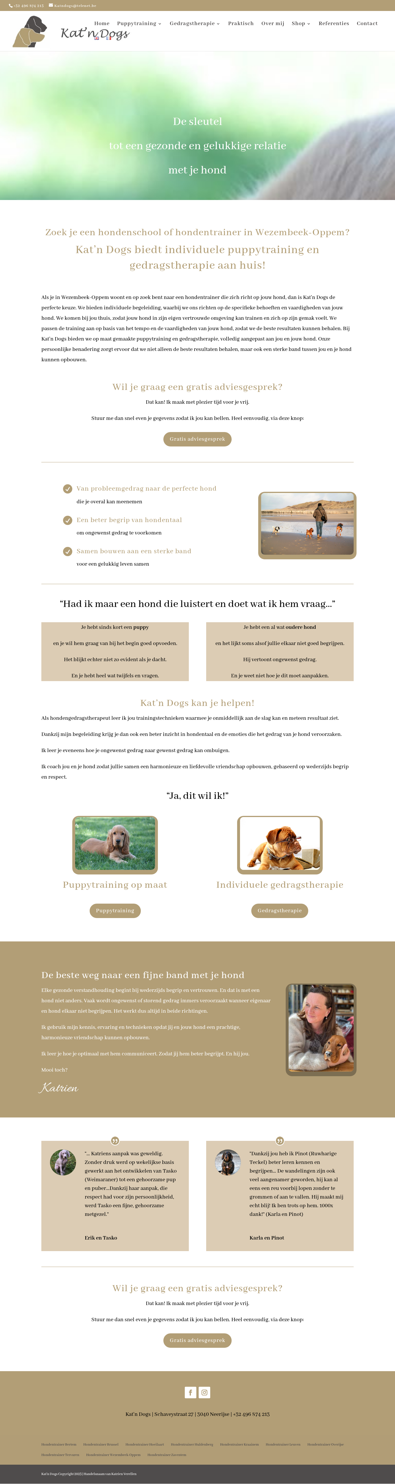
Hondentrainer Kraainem (239, 1444)
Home (102, 24)
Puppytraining (136, 24)
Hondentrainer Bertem (58, 1444)
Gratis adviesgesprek (197, 439)
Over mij (272, 24)
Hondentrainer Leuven (283, 1444)
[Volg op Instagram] (204, 1392)
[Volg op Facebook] (190, 1392)
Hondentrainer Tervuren (60, 1455)
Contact (367, 24)
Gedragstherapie (192, 24)
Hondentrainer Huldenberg (192, 1444)
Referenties (334, 24)
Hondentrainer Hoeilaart (144, 1444)
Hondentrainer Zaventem (166, 1455)
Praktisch (241, 24)
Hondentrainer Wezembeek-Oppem (113, 1455)
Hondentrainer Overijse (325, 1444)
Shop (298, 24)
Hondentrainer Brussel (101, 1444)
